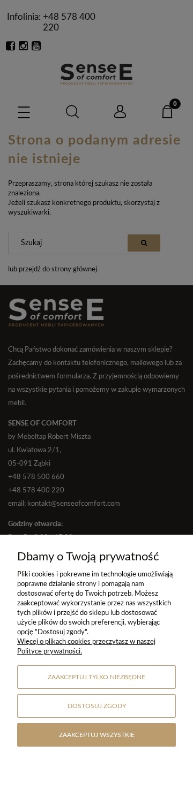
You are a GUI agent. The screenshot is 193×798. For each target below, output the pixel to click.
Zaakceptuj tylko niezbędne (96, 677)
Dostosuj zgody (97, 706)
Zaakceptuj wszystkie (97, 735)
